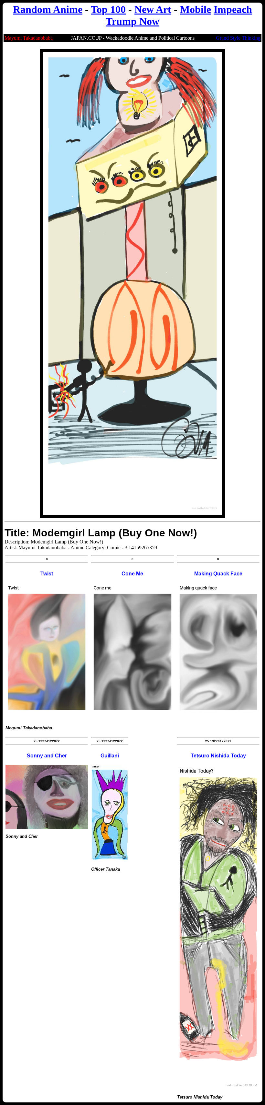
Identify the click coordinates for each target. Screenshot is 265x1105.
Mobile (195, 9)
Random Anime (47, 9)
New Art (152, 9)
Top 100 (108, 9)
